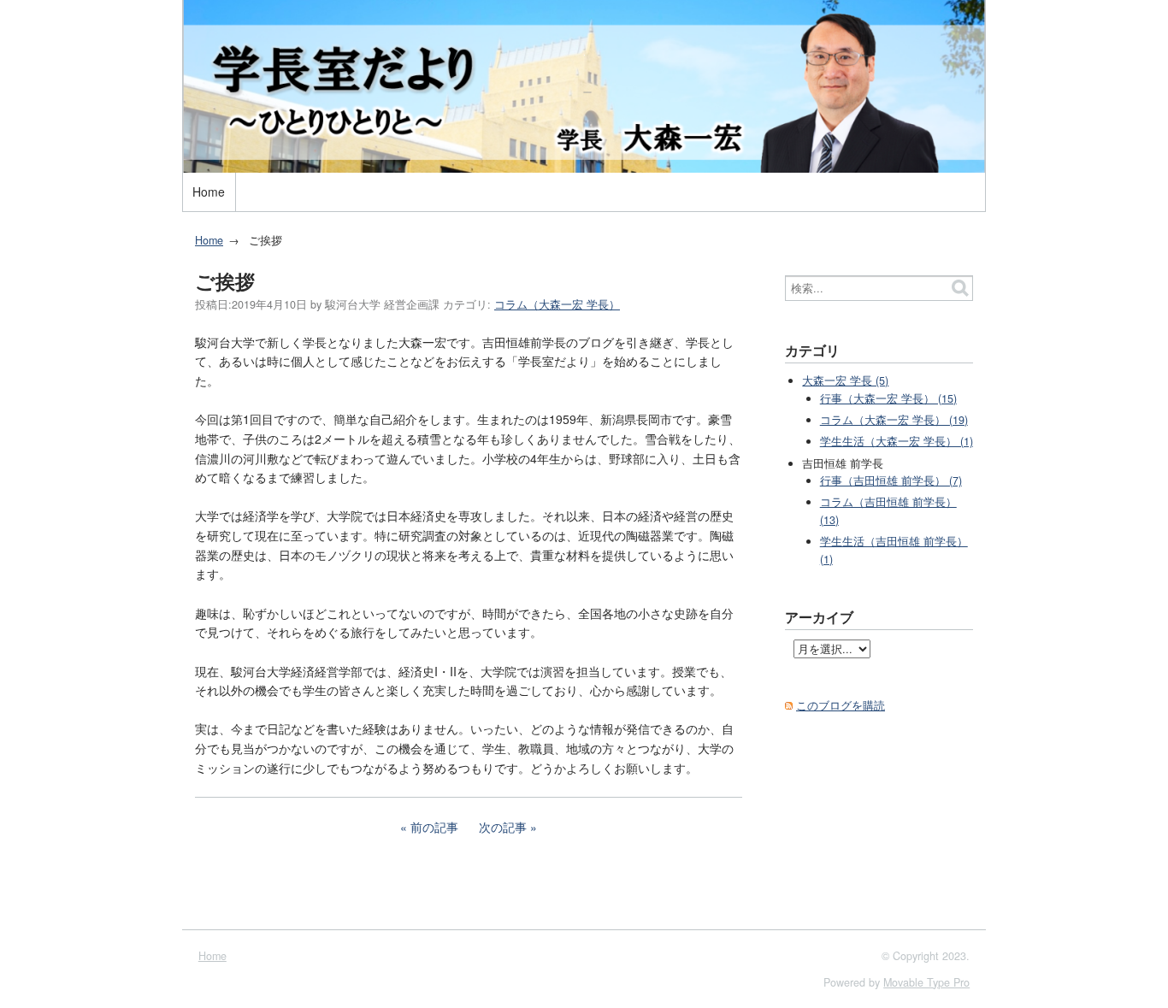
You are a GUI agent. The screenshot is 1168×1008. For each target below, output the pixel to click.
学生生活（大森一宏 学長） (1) (896, 441)
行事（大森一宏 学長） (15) (888, 398)
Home (208, 191)
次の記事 (503, 826)
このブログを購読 (840, 705)
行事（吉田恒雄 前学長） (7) (891, 480)
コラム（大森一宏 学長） (557, 304)
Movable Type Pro (926, 982)
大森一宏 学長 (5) (845, 380)
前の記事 (434, 826)
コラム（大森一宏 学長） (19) (894, 419)
